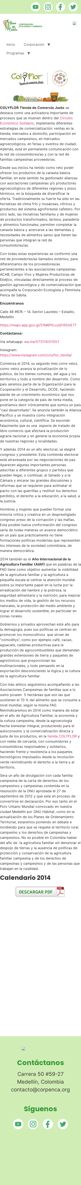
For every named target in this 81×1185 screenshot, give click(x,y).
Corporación (34, 44)
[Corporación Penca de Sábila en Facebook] (59, 10)
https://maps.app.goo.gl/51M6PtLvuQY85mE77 (38, 325)
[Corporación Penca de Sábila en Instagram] (47, 10)
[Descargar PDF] (41, 896)
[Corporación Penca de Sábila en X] (72, 10)
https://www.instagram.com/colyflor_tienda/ (36, 355)
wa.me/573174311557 (41, 341)
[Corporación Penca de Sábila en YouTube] (34, 10)
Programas (15, 53)
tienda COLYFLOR (62, 736)
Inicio (10, 44)
